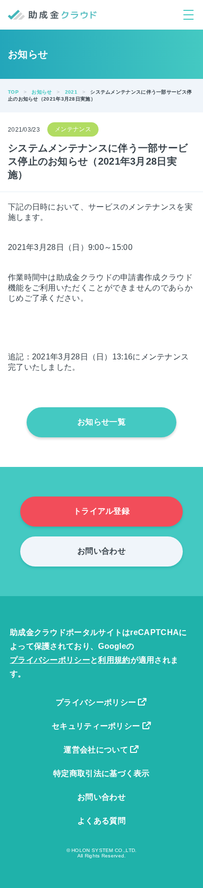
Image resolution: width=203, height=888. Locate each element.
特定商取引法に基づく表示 (101, 773)
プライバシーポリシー (50, 660)
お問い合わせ (101, 551)
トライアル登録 (101, 511)
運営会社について (97, 750)
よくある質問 (101, 821)
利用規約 (114, 660)
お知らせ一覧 (101, 422)
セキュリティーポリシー (97, 726)
